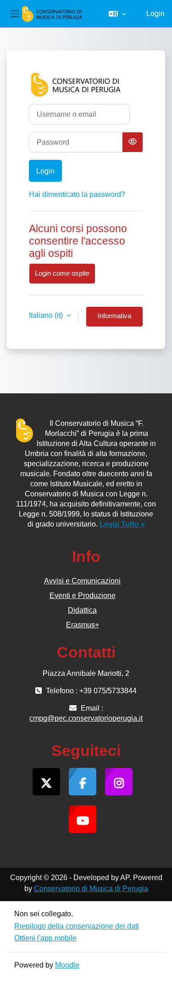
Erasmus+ (82, 625)
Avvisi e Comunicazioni (82, 581)
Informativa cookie (114, 319)
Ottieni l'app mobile (45, 938)
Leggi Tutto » (122, 524)
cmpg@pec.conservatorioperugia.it (86, 718)
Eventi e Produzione (83, 595)
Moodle (67, 965)
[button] (117, 13)
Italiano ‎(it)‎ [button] (47, 315)
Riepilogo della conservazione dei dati (76, 926)
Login (155, 13)
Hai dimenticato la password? (77, 194)
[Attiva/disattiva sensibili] (132, 142)
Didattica (82, 610)
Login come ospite (62, 273)
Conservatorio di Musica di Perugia (91, 888)
